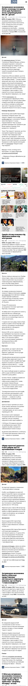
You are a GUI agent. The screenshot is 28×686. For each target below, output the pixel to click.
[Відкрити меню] (26, 2)
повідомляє (9, 144)
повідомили (10, 97)
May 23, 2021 (5, 158)
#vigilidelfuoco (6, 553)
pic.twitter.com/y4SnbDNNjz (17, 557)
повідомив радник (9, 60)
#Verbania (5, 546)
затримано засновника (15, 656)
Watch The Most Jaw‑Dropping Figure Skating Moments (6, 201)
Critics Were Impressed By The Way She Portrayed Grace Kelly (7, 215)
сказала (16, 87)
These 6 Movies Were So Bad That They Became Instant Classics (20, 228)
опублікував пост (7, 119)
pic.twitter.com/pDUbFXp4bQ (10, 153)
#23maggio (11, 546)
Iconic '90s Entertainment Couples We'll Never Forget (6, 228)
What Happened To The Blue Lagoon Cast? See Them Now (21, 215)
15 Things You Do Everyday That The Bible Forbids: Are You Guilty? (20, 201)
